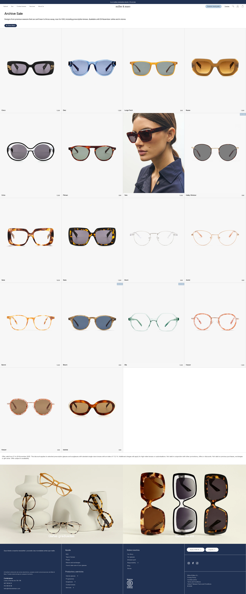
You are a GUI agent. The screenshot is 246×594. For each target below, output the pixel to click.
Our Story (130, 554)
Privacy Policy (191, 577)
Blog (128, 566)
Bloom (65, 365)
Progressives (70, 579)
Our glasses (131, 557)
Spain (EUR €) (194, 549)
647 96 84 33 (8, 583)
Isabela (65, 450)
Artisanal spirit (131, 560)
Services (32, 6)
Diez (64, 110)
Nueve (188, 110)
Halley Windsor (191, 195)
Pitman (65, 195)
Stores (129, 568)
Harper (188, 365)
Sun (12, 6)
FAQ (67, 554)
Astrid (188, 280)
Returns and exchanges (73, 562)
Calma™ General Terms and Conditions (199, 584)
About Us (41, 6)
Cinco (3, 110)
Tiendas (226, 6)
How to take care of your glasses (76, 565)
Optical (5, 6)
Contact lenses (21, 6)
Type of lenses (70, 557)
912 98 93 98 (8, 586)
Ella (126, 365)
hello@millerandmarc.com (12, 588)
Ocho (3, 195)
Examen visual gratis (213, 6)
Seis (126, 195)
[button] (10, 25)
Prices (68, 560)
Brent (126, 280)
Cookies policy (192, 580)
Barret (4, 365)
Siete (3, 280)
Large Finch (129, 110)
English (211, 549)
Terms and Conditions (194, 582)
